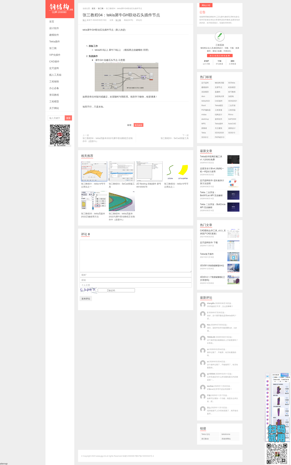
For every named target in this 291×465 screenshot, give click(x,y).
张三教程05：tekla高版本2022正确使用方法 (93, 215)
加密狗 (231, 96)
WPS (203, 123)
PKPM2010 (219, 137)
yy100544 (222, 376)
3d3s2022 (205, 100)
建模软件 (54, 34)
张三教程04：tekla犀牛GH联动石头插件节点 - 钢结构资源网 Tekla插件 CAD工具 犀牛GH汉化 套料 (59, 17)
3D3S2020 (219, 132)
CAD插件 (54, 61)
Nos (222, 327)
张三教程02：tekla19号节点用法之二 (176, 185)
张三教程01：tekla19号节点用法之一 (93, 185)
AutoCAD (232, 123)
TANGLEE (222, 340)
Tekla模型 (219, 105)
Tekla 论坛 (205, 434)
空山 (222, 410)
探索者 (204, 128)
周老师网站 (226, 438)
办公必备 (54, 88)
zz (221, 352)
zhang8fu (220, 304)
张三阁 (53, 48)
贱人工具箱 (55, 74)
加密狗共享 (219, 96)
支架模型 (205, 91)
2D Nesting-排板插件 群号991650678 (148, 185)
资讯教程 (54, 94)
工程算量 (218, 110)
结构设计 (218, 114)
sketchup (205, 119)
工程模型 (54, 101)
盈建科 (217, 91)
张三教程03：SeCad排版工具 (175, 138)
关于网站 (54, 108)
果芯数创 (205, 438)
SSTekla (231, 82)
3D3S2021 (232, 100)
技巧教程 (232, 91)
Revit (203, 105)
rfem (203, 96)
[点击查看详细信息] (219, 36)
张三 (84, 20)
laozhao (219, 387)
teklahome (226, 434)
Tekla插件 (54, 41)
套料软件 (218, 119)
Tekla (203, 132)
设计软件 (54, 28)
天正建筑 (218, 128)
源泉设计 (232, 128)
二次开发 (232, 105)
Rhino (230, 114)
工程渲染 (232, 110)
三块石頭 (220, 44)
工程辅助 (54, 81)
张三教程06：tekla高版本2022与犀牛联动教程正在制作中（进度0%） (108, 140)
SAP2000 (232, 119)
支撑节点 (218, 87)
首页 (51, 21)
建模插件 (205, 87)
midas (203, 114)
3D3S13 (231, 132)
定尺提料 (54, 68)
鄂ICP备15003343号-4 (144, 456)
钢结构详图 (219, 82)
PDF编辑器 (206, 110)
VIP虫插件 (54, 54)
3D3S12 (204, 137)
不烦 (222, 398)
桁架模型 (232, 87)
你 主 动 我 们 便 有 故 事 (220, 55)
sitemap (4, 463)
